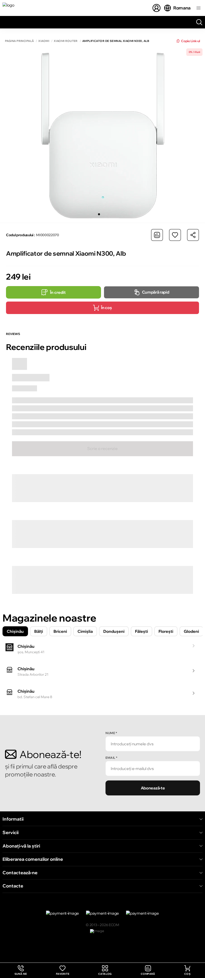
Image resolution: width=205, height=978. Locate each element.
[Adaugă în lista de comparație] (157, 235)
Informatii (13, 819)
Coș (187, 974)
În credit (58, 292)
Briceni (60, 631)
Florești (165, 631)
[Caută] (199, 22)
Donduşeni (113, 631)
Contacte (12, 886)
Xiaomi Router (66, 41)
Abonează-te (153, 787)
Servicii (10, 832)
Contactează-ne (20, 872)
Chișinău (15, 631)
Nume (111, 733)
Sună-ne (20, 970)
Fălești (141, 631)
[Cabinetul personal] (156, 8)
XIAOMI (43, 41)
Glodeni (191, 631)
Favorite (62, 974)
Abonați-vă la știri (21, 846)
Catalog (105, 974)
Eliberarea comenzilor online (32, 859)
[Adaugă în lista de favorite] (175, 235)
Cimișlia (85, 631)
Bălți (38, 631)
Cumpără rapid (155, 292)
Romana (181, 8)
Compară (148, 974)
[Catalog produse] (198, 8)
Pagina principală (19, 41)
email (112, 758)
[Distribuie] (193, 235)
